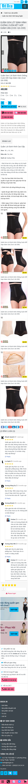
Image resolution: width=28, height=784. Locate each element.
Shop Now (14, 609)
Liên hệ (4, 716)
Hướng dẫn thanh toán (9, 746)
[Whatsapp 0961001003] (5, 773)
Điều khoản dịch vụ (8, 725)
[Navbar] (25, 6)
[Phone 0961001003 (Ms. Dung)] (8, 782)
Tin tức (4, 713)
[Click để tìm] (22, 1)
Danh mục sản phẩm (11, 13)
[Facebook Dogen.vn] (1, 773)
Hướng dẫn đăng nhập (9, 749)
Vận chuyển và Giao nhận (10, 733)
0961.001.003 (9, 689)
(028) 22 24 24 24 (10, 680)
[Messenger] (15, 773)
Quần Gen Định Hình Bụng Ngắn (12, 16)
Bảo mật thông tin (7, 727)
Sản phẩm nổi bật (7, 711)
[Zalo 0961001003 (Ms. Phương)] (14, 782)
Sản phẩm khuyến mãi (9, 708)
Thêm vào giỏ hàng (10, 106)
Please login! (11, 593)
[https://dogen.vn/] (1, 13)
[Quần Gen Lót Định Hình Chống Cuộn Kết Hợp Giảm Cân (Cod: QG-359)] (14, 238)
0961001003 (8, 112)
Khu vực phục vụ (7, 735)
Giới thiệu (5, 705)
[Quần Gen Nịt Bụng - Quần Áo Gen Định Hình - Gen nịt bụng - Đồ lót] (7, 6)
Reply (8, 456)
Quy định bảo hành (8, 730)
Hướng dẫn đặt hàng (8, 744)
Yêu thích (23, 106)
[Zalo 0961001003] (10, 773)
